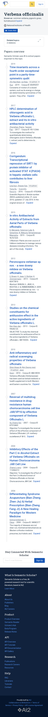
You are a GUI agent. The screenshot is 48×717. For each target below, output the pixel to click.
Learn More (9, 589)
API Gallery (9, 651)
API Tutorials (10, 645)
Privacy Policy (18, 705)
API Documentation (13, 648)
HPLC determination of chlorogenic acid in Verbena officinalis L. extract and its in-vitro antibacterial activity (23, 116)
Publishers (9, 603)
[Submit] (32, 4)
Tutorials (8, 684)
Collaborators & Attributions (19, 703)
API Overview (10, 642)
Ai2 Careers (10, 609)
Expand (19, 21)
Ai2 (30, 700)
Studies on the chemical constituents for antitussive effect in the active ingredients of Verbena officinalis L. (24, 315)
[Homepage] (5, 4)
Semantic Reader (12, 622)
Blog (8, 606)
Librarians (9, 681)
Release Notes (11, 632)
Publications (10, 661)
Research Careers (12, 664)
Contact (8, 687)
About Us (8, 599)
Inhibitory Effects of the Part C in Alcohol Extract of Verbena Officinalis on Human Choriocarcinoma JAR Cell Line (25, 457)
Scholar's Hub (10, 625)
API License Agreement (34, 705)
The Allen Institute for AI (24, 710)
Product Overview (12, 619)
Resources (9, 668)
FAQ (6, 678)
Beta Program (11, 628)
